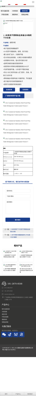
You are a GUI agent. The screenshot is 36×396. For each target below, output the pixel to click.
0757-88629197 (8, 288)
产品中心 (5, 305)
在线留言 (26, 89)
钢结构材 (15, 14)
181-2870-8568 (14, 283)
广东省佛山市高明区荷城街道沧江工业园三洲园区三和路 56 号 (18, 298)
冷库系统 (15, 11)
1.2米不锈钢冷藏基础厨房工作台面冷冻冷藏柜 (20, 236)
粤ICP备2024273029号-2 (9, 349)
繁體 (27, 4)
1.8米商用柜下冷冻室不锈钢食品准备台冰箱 (20, 230)
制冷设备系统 (5, 11)
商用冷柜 (25, 11)
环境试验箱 (4, 14)
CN (19, 4)
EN (11, 4)
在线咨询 (9, 89)
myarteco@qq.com (9, 294)
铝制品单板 (24, 14)
